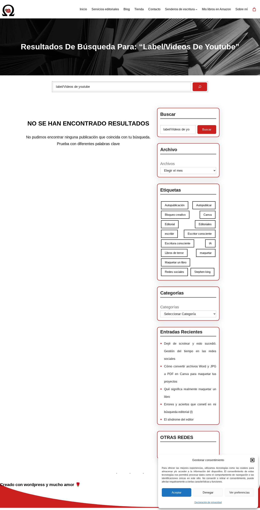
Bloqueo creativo (175, 214)
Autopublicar (204, 205)
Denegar (208, 492)
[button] (252, 460)
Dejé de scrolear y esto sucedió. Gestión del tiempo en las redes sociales (190, 351)
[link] (254, 9)
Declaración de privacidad (208, 502)
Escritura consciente (177, 243)
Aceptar (176, 492)
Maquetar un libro (175, 262)
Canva (207, 214)
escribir (169, 233)
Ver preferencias (239, 492)
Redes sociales (174, 271)
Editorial (170, 224)
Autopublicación (174, 205)
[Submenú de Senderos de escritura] (196, 9)
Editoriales (205, 224)
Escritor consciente (200, 233)
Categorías (169, 307)
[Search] (200, 86)
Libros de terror (174, 252)
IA (210, 243)
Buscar (206, 129)
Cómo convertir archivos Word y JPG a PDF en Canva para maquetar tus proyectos (190, 374)
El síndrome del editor (179, 419)
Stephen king (202, 271)
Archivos (167, 164)
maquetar (206, 252)
